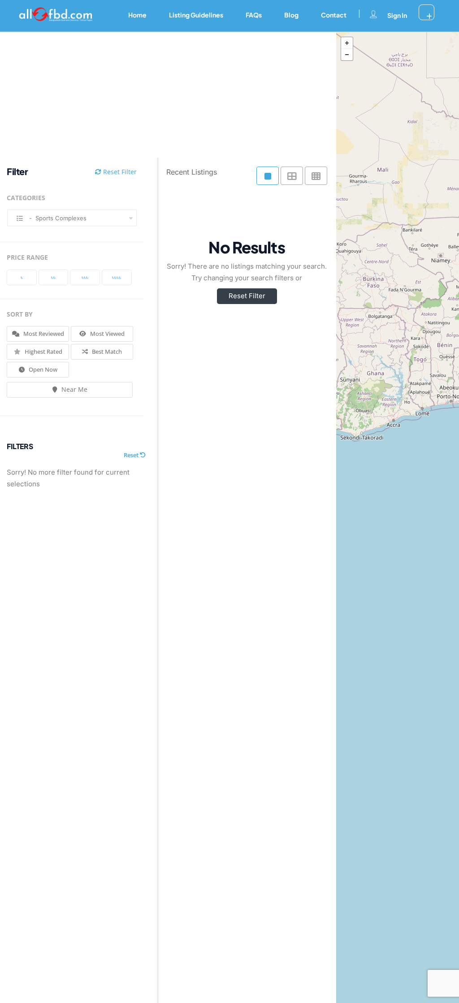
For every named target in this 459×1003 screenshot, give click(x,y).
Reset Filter (119, 171)
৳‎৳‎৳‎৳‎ (116, 277)
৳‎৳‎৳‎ (85, 277)
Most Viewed (107, 334)
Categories (26, 197)
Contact (333, 15)
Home (137, 15)
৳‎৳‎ (53, 277)
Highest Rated (42, 351)
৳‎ (22, 277)
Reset (132, 455)
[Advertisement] (161, 95)
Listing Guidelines (196, 15)
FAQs (254, 15)
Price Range (27, 257)
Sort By (20, 314)
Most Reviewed (43, 334)
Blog (291, 15)
